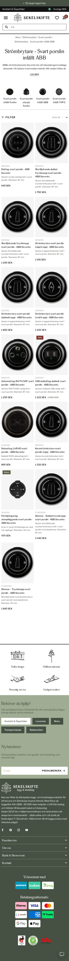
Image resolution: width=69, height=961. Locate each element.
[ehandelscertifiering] (33, 940)
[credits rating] (46, 940)
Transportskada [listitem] (12, 729)
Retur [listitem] (57, 721)
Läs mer (34, 74)
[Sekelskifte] (34, 788)
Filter (10, 117)
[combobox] (37, 27)
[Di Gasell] (21, 940)
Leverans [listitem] (41, 721)
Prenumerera (52, 770)
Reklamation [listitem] (36, 729)
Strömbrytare (29, 37)
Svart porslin (45, 37)
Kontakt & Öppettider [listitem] (15, 721)
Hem (17, 37)
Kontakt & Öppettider (14, 9)
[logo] (32, 18)
